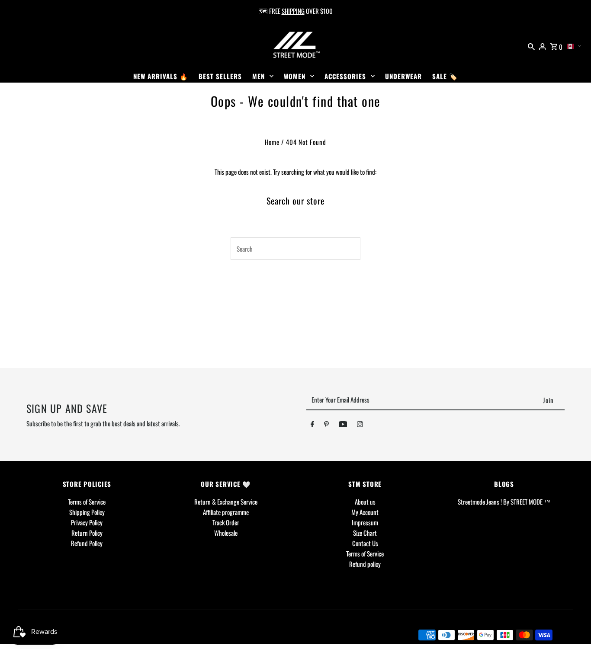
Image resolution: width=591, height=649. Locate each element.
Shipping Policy (87, 512)
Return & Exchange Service (225, 501)
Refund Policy (87, 543)
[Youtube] (343, 425)
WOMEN (294, 76)
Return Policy (87, 532)
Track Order (225, 522)
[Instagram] (360, 425)
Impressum (365, 522)
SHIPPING (293, 11)
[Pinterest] (326, 425)
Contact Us (365, 543)
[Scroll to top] (572, 626)
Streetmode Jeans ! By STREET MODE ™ (504, 501)
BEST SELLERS (220, 76)
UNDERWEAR (403, 76)
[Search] (531, 45)
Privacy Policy (87, 522)
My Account (365, 512)
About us (365, 501)
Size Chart (365, 532)
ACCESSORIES (345, 76)
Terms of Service (87, 501)
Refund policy (365, 564)
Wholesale (226, 532)
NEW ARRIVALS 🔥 (160, 76)
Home (272, 142)
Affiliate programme (226, 512)
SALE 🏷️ (445, 76)
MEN (258, 76)
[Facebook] (312, 425)
